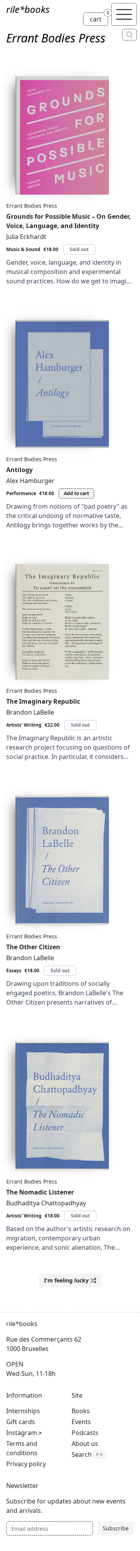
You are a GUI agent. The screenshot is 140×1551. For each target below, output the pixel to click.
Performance (21, 493)
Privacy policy (26, 1464)
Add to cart (76, 493)
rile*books (27, 9)
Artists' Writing (24, 725)
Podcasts (85, 1432)
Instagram (21, 1432)
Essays (13, 970)
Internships (23, 1411)
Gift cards (20, 1422)
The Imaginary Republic (43, 701)
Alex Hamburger (30, 480)
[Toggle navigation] (124, 14)
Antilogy (19, 469)
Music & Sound (23, 249)
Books (81, 1411)
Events (81, 1422)
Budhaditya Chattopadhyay (46, 1203)
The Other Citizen (33, 947)
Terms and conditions (21, 1448)
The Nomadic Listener (40, 1192)
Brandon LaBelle (30, 712)
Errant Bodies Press (31, 205)
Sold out (79, 249)
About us (85, 1443)
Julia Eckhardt (26, 236)
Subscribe (116, 1528)
